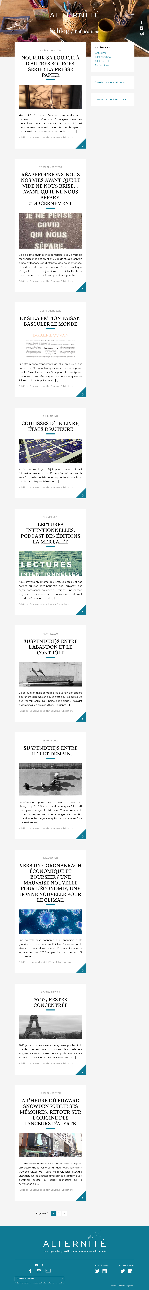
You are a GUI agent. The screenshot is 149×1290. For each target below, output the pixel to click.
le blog (59, 31)
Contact (113, 1285)
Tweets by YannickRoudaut (110, 99)
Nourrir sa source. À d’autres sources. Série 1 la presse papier (50, 66)
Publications (67, 137)
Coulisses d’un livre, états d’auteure (50, 426)
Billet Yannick (50, 962)
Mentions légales (126, 1285)
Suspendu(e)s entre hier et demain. (51, 751)
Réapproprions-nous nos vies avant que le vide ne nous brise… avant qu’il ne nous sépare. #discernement (50, 188)
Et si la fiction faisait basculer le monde (50, 321)
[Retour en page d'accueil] (74, 10)
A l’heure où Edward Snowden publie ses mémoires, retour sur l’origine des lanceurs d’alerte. (50, 1111)
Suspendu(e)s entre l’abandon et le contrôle (51, 647)
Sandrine (34, 137)
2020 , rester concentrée (50, 1002)
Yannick (34, 962)
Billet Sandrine (53, 137)
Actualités (51, 604)
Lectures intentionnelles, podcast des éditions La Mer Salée (50, 533)
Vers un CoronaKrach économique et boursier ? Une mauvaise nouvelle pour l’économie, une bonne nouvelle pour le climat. (50, 882)
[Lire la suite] (81, 143)
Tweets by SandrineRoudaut (111, 82)
